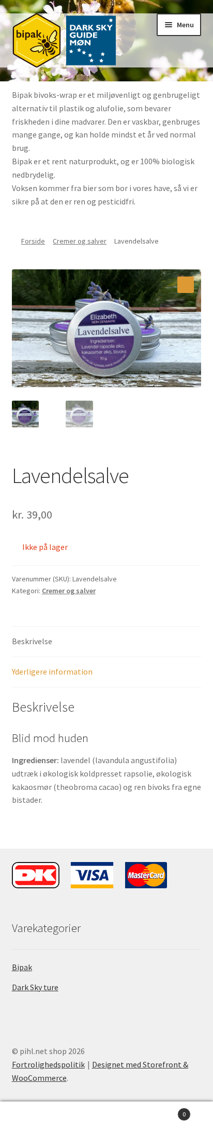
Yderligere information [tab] (52, 671)
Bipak (22, 967)
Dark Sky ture (35, 987)
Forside (33, 241)
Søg (106, 1119)
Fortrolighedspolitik (48, 1064)
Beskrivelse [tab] (32, 641)
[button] (185, 285)
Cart (164, 1110)
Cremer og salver (79, 241)
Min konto (35, 1119)
